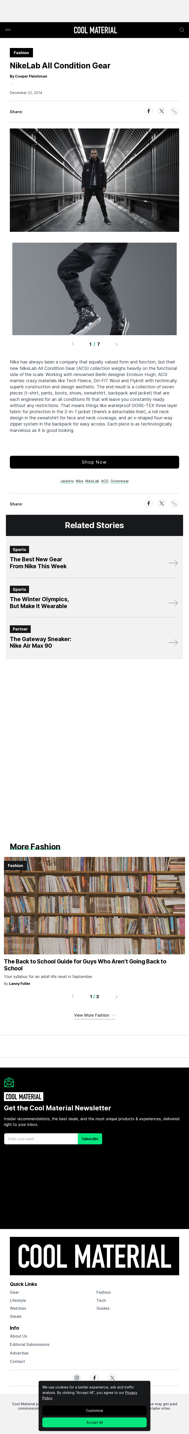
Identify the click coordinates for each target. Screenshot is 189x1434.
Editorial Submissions (29, 1344)
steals (15, 1316)
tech (101, 1300)
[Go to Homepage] (95, 30)
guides (103, 1308)
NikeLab (92, 481)
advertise (19, 1353)
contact (17, 1361)
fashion (103, 1292)
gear (14, 1292)
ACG (105, 481)
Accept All (94, 1422)
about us (18, 1336)
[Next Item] (117, 344)
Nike (79, 481)
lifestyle (18, 1300)
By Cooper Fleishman (28, 76)
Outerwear (119, 481)
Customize (94, 1410)
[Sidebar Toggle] (8, 30)
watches (18, 1308)
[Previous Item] (73, 344)
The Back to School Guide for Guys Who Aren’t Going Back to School (85, 965)
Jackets (67, 481)
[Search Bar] (182, 30)
